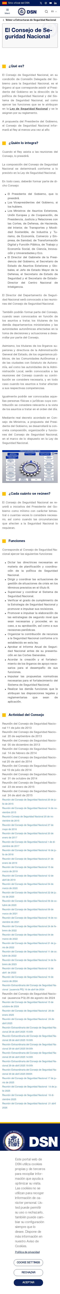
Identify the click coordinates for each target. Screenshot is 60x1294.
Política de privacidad (27, 1252)
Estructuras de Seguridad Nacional (31, 20)
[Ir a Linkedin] (55, 3)
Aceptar (28, 1282)
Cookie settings (28, 1263)
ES (52, 11)
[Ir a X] (41, 3)
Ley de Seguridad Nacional (29, 109)
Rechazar (28, 1272)
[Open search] (46, 11)
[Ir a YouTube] (50, 3)
